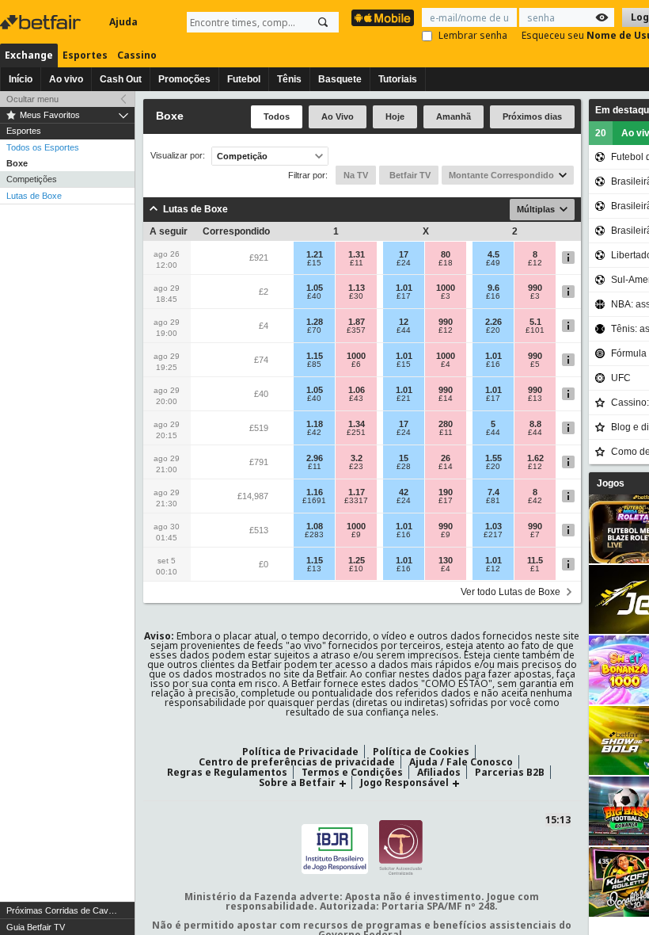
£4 (445, 364)
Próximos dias (532, 116)
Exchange (29, 55)
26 (445, 458)
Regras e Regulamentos (227, 772)
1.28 (314, 322)
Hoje (394, 116)
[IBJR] (335, 846)
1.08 (314, 526)
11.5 (535, 560)
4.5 (493, 254)
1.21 (314, 254)
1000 (445, 288)
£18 (445, 263)
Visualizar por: (177, 155)
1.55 (493, 458)
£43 (356, 399)
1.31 (356, 254)
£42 (314, 433)
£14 (445, 399)
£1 (535, 569)
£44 (404, 330)
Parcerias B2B (510, 772)
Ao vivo (66, 79)
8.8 (535, 424)
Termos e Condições (352, 772)
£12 (535, 263)
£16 (493, 296)
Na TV (355, 175)
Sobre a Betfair (297, 782)
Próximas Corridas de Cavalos (65, 910)
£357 (356, 330)
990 (535, 288)
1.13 (356, 288)
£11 (356, 263)
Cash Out (121, 79)
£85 (314, 364)
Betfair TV (409, 175)
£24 (404, 263)
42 (403, 492)
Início (20, 79)
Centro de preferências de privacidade (297, 762)
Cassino (137, 55)
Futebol (243, 79)
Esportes (85, 55)
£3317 (356, 501)
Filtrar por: (308, 175)
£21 (404, 399)
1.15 (314, 356)
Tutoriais (397, 79)
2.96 (314, 458)
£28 (404, 467)
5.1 (535, 322)
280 (445, 424)
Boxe (17, 163)
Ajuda (123, 22)
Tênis (289, 79)
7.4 (493, 492)
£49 (493, 263)
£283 (314, 535)
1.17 (356, 492)
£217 (493, 535)
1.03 (493, 526)
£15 (314, 263)
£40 (314, 296)
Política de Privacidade (300, 751)
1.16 (314, 492)
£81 (493, 501)
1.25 (356, 560)
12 (403, 322)
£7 (535, 535)
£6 (356, 364)
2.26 (493, 322)
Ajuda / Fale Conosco (461, 762)
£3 (445, 296)
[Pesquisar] (323, 22)
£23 (356, 467)
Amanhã (453, 116)
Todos (277, 116)
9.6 (493, 288)
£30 (356, 296)
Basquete (340, 79)
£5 (535, 364)
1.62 (535, 458)
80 (445, 254)
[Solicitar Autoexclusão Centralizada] (401, 846)
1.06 (356, 390)
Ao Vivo (337, 116)
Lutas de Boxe (34, 195)
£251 (356, 433)
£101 (535, 330)
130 (445, 560)
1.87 (356, 322)
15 (403, 458)
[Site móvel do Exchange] (382, 18)
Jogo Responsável (404, 782)
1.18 (314, 424)
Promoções (184, 79)
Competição (242, 156)
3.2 (356, 458)
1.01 (404, 288)
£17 (404, 296)
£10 (356, 569)
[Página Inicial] (42, 22)
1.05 (314, 288)
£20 (493, 330)
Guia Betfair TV (35, 927)
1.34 (356, 424)
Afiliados (439, 772)
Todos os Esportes (42, 147)
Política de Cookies (421, 751)
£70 (314, 330)
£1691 (314, 501)
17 (403, 254)
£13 (535, 399)
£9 (356, 535)
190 (445, 492)
